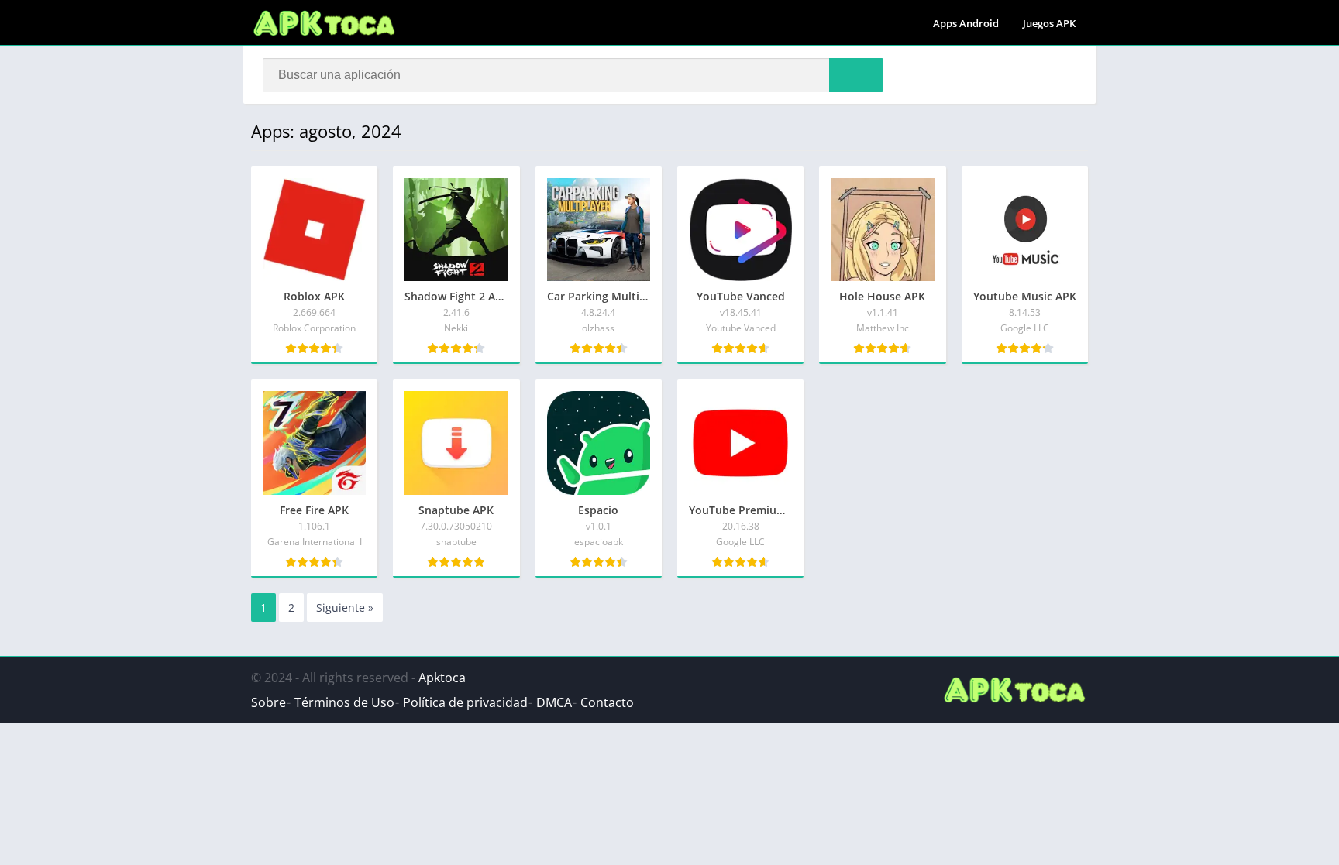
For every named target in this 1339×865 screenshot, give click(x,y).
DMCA (554, 702)
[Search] (856, 75)
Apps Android (966, 23)
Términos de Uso (344, 702)
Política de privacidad (465, 702)
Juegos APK (1049, 23)
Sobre (268, 702)
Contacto (607, 702)
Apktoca (442, 677)
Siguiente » (344, 607)
